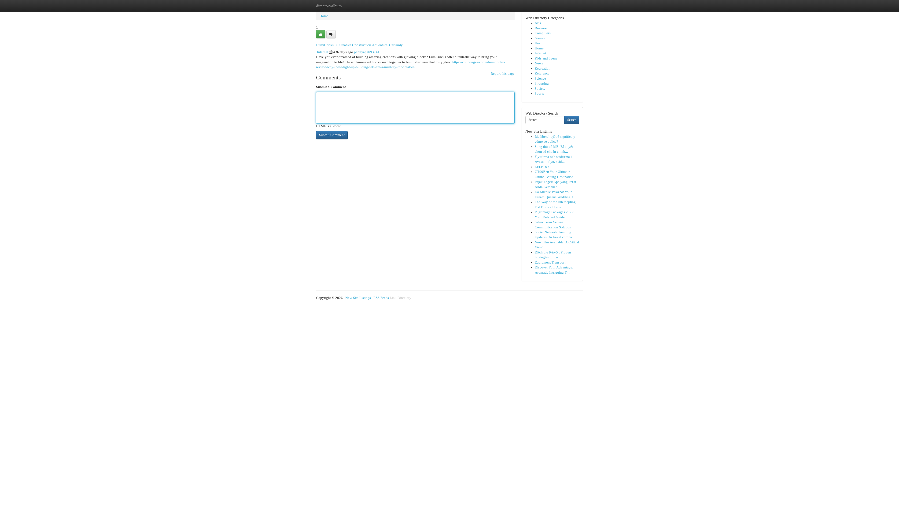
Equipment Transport (550, 262)
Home (324, 16)
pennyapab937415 (367, 52)
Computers (543, 33)
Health (539, 43)
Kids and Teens (546, 58)
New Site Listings (358, 298)
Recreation (542, 68)
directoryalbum (329, 6)
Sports (539, 93)
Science (540, 78)
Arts (538, 23)
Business (541, 28)
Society (540, 88)
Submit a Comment (331, 87)
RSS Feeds (381, 298)
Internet (322, 52)
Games (540, 38)
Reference (542, 73)
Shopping (542, 83)
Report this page (503, 73)
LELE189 (542, 167)
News (539, 63)
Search (571, 120)
